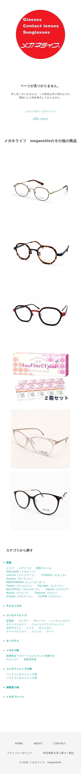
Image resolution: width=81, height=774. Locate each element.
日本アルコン (14, 627)
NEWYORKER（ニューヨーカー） (26, 582)
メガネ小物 (12, 650)
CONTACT (59, 743)
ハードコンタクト (60, 620)
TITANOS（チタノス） (54, 575)
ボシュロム (45, 627)
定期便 (10, 620)
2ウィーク (39, 620)
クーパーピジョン (16, 631)
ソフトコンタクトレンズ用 (21, 677)
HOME (19, 743)
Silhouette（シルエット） (21, 571)
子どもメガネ (14, 605)
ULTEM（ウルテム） (50, 596)
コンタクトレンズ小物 (19, 668)
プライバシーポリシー (20, 753)
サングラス (12, 640)
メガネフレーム (15, 696)
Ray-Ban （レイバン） (51, 585)
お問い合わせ (40, 118)
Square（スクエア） (58, 589)
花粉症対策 (30, 659)
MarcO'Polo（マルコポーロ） (23, 589)
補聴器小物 (12, 687)
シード (30, 627)
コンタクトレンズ (16, 615)
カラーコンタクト (16, 624)
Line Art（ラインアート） (21, 575)
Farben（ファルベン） (19, 585)
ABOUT (38, 743)
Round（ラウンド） (18, 592)
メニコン (36, 631)
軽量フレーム (44, 568)
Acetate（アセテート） (20, 596)
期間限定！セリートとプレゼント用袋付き (30, 655)
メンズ (10, 568)
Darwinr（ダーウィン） (20, 578)
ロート (50, 631)
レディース (25, 568)
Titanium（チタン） (46, 592)
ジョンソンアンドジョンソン (48, 624)
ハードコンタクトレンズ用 (21, 674)
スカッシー (12, 659)
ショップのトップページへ (40, 111)
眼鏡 (8, 562)
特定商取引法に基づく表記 (58, 753)
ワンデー (24, 620)
